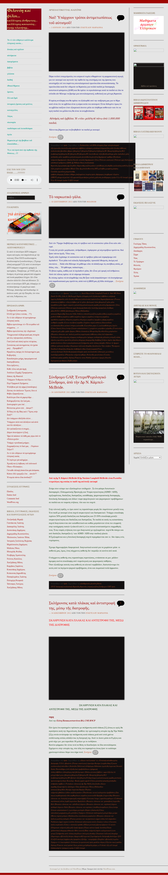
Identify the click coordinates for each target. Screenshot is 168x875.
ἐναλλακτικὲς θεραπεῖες (71, 587)
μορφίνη (109, 169)
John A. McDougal (69, 296)
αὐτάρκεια (11, 55)
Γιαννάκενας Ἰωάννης (15, 523)
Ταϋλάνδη (66, 352)
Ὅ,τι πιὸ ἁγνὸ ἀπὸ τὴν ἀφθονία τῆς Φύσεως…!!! (22, 151)
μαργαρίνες (63, 813)
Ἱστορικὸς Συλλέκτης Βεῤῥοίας (19, 541)
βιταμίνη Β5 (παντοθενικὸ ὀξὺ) (91, 154)
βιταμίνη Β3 (74, 154)
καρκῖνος (110, 314)
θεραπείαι (83, 587)
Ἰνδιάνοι (80, 314)
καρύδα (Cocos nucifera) (67, 323)
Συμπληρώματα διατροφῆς (99, 836)
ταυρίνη (88, 174)
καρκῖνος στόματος (66, 320)
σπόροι (71, 836)
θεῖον (75, 166)
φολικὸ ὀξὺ (69, 177)
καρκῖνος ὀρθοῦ (68, 317)
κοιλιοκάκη (117, 166)
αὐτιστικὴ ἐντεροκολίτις (101, 148)
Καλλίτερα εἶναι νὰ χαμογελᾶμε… (20, 397)
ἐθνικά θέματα (13, 86)
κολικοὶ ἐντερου (70, 326)
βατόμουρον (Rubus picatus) (86, 772)
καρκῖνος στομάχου (80, 320)
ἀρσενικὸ (75, 148)
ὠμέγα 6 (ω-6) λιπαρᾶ (119, 177)
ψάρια (75, 361)
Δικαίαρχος (138, 251)
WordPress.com (109, 869)
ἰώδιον (67, 792)
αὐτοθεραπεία (85, 584)
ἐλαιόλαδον (96, 784)
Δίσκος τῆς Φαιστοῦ (15, 376)
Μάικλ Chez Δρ (76, 169)
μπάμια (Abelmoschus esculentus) (74, 816)
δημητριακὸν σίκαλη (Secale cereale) (71, 160)
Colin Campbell (96, 293)
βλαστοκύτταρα (108, 154)
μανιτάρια (73, 810)
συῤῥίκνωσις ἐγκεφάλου (72, 839)
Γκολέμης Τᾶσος (140, 244)
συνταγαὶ (60, 352)
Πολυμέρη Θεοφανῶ (15, 580)
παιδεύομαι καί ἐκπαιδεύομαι (19, 128)
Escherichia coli (86, 145)
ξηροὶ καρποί (64, 822)
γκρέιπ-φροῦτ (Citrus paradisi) (91, 781)
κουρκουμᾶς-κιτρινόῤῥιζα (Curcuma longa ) (84, 798)
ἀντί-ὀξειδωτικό (95, 296)
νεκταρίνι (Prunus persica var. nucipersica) (79, 819)
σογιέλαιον (78, 833)
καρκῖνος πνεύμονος (94, 317)
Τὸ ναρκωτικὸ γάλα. (65, 197)
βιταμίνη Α (94, 151)
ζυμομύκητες (62, 166)
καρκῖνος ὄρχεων (81, 317)
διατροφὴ (80, 308)
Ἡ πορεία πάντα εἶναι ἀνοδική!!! (19, 477)
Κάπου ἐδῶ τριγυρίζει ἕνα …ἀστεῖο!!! (22, 474)
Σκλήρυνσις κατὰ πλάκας (90, 343)
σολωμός (86, 833)
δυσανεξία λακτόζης (91, 308)
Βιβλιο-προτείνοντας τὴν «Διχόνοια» (21, 331)
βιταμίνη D (85, 151)
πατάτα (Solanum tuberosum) (80, 822)
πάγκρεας (73, 337)
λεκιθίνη (96, 807)
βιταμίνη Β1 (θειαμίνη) (106, 151)
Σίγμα (136, 254)
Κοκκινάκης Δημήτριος (16, 569)
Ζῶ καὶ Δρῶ (12, 98)
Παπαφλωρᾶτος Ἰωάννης (17, 577)
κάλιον (93, 166)
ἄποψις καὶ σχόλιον (15, 49)
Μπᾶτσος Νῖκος (13, 548)
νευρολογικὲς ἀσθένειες (89, 334)
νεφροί (97, 819)
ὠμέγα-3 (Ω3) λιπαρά (71, 180)
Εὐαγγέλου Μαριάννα (92, 27)
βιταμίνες (67, 775)
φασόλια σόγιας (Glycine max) (105, 842)
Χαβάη (70, 361)
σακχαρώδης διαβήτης (93, 340)
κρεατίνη (104, 798)
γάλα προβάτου (64, 157)
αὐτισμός (89, 148)
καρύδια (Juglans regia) (86, 323)
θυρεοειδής (81, 166)
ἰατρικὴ (90, 587)
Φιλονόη (91, 202)
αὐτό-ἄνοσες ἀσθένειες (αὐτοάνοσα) (78, 299)
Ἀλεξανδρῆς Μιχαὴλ (15, 519)
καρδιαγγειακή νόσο (63, 795)
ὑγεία (9, 134)
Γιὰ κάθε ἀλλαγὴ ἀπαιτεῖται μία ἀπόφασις (23, 470)
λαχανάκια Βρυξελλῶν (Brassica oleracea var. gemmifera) (91, 801)
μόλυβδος (102, 169)
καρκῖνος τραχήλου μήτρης (97, 320)
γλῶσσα (10, 74)
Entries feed (11, 495)
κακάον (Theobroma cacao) (87, 792)
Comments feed (13, 498)
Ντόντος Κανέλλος (14, 559)
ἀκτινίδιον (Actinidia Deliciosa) (73, 766)
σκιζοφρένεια (80, 174)
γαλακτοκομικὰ (75, 157)
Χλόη (136, 272)
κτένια (62, 801)
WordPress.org (13, 502)
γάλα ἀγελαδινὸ (119, 154)
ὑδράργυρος (100, 174)
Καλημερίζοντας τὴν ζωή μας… (19, 401)
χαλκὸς (91, 177)
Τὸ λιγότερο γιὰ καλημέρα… (18, 460)
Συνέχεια (55, 137)
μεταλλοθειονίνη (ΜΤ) (90, 169)
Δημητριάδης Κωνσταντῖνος (18, 534)
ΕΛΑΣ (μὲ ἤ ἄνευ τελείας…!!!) (19, 314)
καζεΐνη (88, 166)
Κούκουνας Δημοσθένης (16, 573)
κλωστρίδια (109, 166)
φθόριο (83, 355)
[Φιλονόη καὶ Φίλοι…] (24, 30)
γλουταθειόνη (86, 157)
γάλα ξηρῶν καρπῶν (66, 305)
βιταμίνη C (77, 151)
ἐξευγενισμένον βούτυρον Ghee (68, 787)
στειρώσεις (62, 349)
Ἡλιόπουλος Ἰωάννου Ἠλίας (18, 537)
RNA (94, 145)
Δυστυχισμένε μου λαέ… (16, 404)
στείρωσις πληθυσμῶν (74, 349)
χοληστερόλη (87, 845)
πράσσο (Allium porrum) (86, 825)
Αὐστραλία (60, 299)
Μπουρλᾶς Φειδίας (14, 551)
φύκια (61, 358)
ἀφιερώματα (12, 61)
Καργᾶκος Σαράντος (15, 566)
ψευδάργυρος (106, 177)
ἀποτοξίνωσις (66, 148)
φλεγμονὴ (60, 177)
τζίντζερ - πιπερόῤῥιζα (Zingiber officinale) (97, 839)
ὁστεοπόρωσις (64, 337)
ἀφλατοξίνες (95, 299)
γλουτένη (95, 157)
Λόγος (9, 116)
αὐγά (73, 772)
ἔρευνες (10, 92)
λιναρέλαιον (104, 807)
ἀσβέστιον (82, 148)
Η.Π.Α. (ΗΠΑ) (60, 311)
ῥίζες (68, 828)
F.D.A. (61, 763)
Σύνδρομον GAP (105, 587)
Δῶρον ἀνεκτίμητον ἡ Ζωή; (17, 432)
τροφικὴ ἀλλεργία (77, 352)
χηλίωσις (98, 177)
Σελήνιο (67, 174)
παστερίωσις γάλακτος (102, 337)
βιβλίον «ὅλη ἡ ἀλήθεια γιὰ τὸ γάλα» (73, 302)
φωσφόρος (85, 177)
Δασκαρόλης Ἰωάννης (15, 526)
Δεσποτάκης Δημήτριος (16, 530)
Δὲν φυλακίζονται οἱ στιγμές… (19, 429)
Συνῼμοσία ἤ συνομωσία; (17, 310)
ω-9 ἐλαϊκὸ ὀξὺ (103, 845)
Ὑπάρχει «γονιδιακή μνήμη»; (18, 443)
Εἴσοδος (10, 491)
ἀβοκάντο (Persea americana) (75, 763)
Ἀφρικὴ (103, 299)
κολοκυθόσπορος (106, 326)
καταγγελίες (12, 110)
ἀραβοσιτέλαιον (84, 769)
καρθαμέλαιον (75, 795)
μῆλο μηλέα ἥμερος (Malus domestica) (75, 331)
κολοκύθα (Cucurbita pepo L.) (87, 326)
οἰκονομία (11, 122)
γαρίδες (96, 305)
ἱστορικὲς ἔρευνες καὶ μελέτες (19, 104)
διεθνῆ (10, 80)
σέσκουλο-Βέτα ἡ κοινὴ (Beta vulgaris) (81, 831)
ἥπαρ (59, 790)
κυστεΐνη (125, 166)
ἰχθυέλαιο (61, 792)
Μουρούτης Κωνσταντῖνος (99, 331)
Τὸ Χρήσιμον (139, 261)
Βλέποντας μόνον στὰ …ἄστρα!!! (20, 408)
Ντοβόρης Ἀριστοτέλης (16, 555)
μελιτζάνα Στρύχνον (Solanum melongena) (87, 813)
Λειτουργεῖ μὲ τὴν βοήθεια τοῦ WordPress (65, 869)
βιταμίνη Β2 (65, 154)
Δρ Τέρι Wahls (87, 784)
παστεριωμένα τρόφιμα (85, 337)
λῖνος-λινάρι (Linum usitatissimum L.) (76, 328)
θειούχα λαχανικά (72, 790)
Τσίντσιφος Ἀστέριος (15, 584)
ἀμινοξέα (57, 148)
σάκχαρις (60, 174)
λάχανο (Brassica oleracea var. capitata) (95, 804)
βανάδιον (64, 151)
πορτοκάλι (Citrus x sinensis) (66, 825)
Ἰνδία (74, 314)
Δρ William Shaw (78, 163)
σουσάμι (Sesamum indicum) (74, 346)
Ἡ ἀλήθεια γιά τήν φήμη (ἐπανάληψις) (22, 387)
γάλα (108, 302)
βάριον (70, 151)
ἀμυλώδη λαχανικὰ (109, 766)
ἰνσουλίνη (87, 314)
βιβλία (10, 68)
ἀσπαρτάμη (67, 772)
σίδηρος (73, 174)
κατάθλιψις (100, 166)
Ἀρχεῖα (136, 457)
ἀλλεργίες (100, 145)
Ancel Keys (86, 293)
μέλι (59, 331)
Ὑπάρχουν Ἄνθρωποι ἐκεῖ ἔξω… (20, 380)
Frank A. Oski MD (109, 293)
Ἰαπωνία (69, 314)
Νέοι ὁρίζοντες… (14, 365)
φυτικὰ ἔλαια (72, 845)
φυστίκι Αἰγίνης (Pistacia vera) (74, 358)
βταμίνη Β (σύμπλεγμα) (88, 778)
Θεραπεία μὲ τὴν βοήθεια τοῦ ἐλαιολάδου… (19, 142)
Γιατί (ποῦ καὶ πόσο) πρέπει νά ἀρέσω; (22, 341)
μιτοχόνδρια (107, 813)
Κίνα (62, 326)
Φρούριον (137, 269)
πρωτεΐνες (61, 172)
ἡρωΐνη (70, 166)
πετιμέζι (113, 337)
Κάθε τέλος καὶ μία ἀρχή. (17, 369)
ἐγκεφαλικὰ (102, 308)
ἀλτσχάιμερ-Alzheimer (93, 766)
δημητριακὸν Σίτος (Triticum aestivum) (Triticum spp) (105, 160)
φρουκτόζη (77, 177)
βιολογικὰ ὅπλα (92, 302)
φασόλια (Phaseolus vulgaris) (69, 355)
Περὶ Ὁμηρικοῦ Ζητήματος (17, 383)
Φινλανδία (90, 355)
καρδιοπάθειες (102, 314)
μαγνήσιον (66, 169)
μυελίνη (77, 334)
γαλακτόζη (78, 305)
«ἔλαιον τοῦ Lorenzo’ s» (89, 760)
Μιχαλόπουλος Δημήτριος (17, 544)
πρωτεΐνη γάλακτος (71, 340)
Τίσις (135, 258)
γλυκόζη (106, 781)
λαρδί (67, 801)
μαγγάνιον (58, 169)
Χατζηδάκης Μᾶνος (15, 562)
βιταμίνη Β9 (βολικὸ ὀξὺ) (70, 778)
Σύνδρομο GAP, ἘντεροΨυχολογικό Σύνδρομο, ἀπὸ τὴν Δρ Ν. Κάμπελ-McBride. (77, 382)
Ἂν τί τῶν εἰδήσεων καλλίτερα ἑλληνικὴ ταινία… (20, 41)
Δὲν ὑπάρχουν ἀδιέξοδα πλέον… (19, 418)
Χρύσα (136, 276)
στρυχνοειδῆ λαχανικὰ (82, 836)
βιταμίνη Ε (102, 302)
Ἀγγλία (79, 296)
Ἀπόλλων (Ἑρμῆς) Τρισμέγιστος (19, 372)
